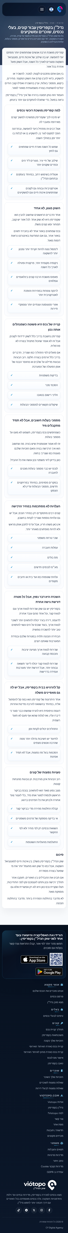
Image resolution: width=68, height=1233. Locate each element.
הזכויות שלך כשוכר (53, 1077)
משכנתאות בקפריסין (52, 1035)
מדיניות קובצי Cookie (52, 1166)
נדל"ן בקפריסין (55, 1107)
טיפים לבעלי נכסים (53, 1015)
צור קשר (59, 1118)
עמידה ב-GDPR (55, 1172)
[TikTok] (19, 1210)
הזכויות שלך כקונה (53, 1040)
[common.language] (51, 9)
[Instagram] (42, 1210)
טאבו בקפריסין (55, 1063)
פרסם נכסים (56, 996)
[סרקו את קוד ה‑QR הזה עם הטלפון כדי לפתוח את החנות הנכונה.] (56, 959)
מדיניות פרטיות (55, 1155)
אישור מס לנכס (55, 1057)
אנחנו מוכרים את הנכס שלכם (48, 990)
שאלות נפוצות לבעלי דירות (49, 1088)
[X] (34, 1210)
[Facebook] (49, 1210)
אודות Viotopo (55, 1102)
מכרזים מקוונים (55, 1135)
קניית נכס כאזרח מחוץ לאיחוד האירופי (43, 1052)
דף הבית (60, 23)
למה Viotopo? (55, 1113)
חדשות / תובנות (55, 1130)
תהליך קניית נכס (54, 1029)
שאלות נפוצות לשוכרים (51, 1082)
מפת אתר (58, 1124)
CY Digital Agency (54, 1227)
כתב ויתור (58, 1160)
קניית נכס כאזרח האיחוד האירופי (46, 1046)
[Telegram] (26, 1210)
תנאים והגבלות (55, 1149)
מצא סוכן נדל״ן (55, 1002)
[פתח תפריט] (42, 9)
